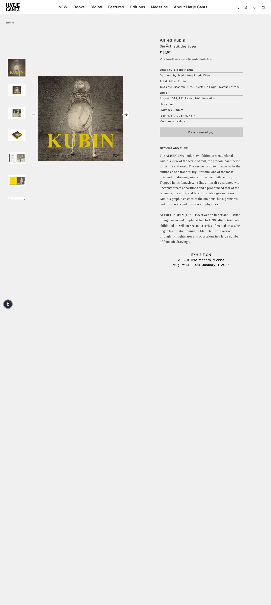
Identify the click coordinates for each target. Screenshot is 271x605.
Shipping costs (178, 59)
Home (10, 22)
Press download (198, 132)
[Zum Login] (246, 7)
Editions (137, 7)
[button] (8, 304)
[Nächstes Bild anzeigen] (126, 114)
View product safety (172, 121)
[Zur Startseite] (17, 7)
